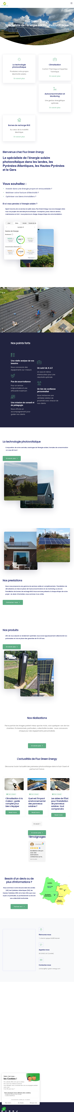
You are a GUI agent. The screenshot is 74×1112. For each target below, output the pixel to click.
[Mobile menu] (71, 3)
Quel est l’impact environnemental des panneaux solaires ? (36, 802)
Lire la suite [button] (33, 859)
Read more (13, 812)
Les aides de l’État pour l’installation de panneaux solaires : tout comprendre (59, 803)
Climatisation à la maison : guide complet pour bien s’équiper (14, 802)
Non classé (12, 794)
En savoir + (37, 824)
